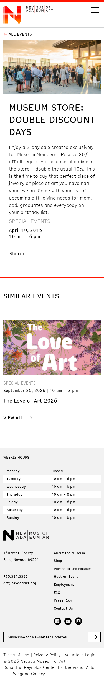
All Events (20, 34)
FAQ (57, 592)
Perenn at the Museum (73, 569)
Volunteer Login (80, 654)
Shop (58, 561)
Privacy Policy (47, 654)
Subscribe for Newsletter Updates (37, 637)
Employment (64, 584)
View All (13, 417)
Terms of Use (16, 654)
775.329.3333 (15, 576)
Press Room (63, 600)
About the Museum (69, 553)
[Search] (95, 10)
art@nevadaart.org (19, 583)
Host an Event (66, 576)
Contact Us (63, 608)
